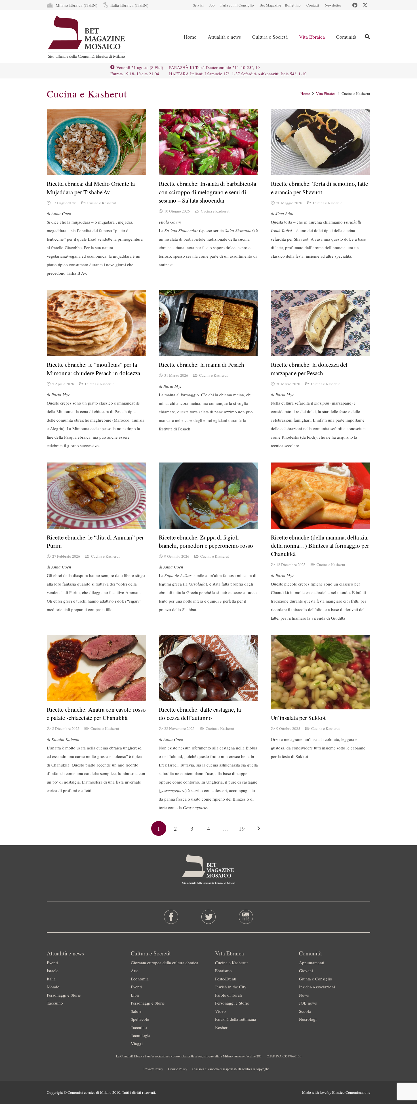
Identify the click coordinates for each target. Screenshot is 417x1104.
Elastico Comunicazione (351, 1092)
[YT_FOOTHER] (245, 917)
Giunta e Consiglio (315, 979)
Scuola (305, 1011)
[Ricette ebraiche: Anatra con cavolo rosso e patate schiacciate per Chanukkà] (96, 668)
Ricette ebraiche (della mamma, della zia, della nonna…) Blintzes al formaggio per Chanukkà (320, 545)
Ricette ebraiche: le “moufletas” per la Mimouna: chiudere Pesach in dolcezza (93, 369)
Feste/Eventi (225, 979)
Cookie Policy (177, 1068)
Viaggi (137, 1043)
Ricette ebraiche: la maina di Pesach (201, 364)
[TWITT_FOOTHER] (208, 917)
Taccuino (55, 1003)
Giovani (306, 970)
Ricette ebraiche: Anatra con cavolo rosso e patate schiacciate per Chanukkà (96, 713)
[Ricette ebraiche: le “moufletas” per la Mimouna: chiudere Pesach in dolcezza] (96, 323)
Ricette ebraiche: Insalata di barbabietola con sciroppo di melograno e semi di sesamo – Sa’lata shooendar (207, 192)
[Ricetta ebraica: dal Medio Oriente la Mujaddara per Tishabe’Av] (96, 142)
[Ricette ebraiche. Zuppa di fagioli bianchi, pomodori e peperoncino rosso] (208, 496)
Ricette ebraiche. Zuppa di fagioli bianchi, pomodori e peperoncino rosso (206, 541)
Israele (52, 970)
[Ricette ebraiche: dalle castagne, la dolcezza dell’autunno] (208, 668)
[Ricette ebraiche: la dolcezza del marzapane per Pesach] (320, 323)
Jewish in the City (231, 987)
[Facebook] (355, 5)
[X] (365, 5)
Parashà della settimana (235, 1019)
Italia (51, 979)
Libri (135, 995)
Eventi (52, 962)
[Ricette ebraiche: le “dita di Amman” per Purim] (96, 496)
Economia (140, 979)
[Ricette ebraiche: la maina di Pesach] (208, 323)
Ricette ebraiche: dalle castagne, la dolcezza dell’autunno (200, 713)
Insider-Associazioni (317, 987)
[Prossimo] (258, 828)
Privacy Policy (153, 1068)
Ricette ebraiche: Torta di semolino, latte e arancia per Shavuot (319, 188)
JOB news (308, 1003)
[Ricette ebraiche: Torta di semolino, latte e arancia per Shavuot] (320, 142)
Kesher (221, 1027)
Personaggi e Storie (64, 995)
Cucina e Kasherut (101, 202)
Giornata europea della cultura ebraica (164, 962)
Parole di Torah (228, 995)
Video (220, 1011)
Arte (134, 970)
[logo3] (87, 36)
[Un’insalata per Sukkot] (320, 672)
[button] (245, 37)
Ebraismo (223, 970)
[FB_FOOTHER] (171, 917)
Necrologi (308, 1019)
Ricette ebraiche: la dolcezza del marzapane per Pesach (309, 369)
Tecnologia (140, 1035)
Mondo (53, 987)
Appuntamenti (311, 962)
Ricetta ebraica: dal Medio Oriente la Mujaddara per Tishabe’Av (91, 188)
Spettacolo (140, 1019)
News (304, 995)
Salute (136, 1011)
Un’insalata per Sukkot (298, 718)
